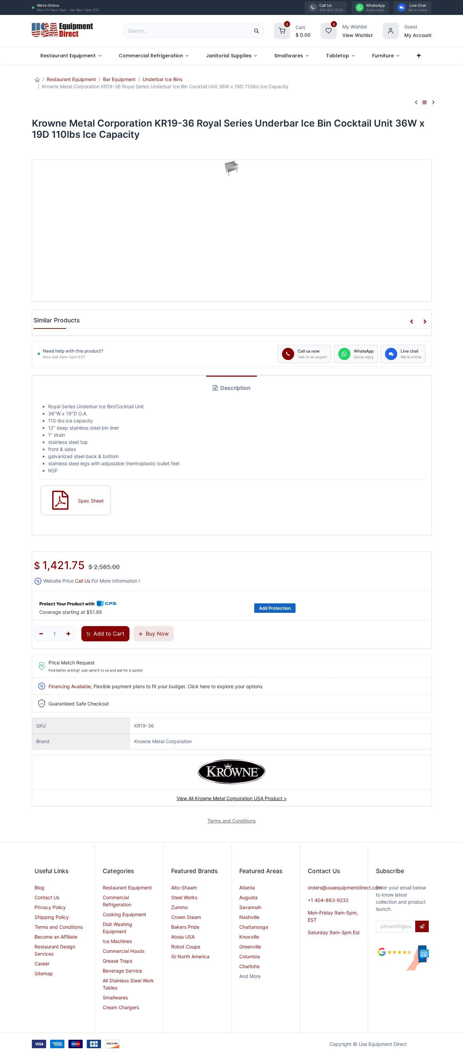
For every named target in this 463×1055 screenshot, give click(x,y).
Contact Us (47, 897)
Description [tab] (234, 387)
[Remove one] (41, 634)
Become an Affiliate (56, 937)
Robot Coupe (185, 946)
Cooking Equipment (124, 914)
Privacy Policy (50, 907)
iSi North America (190, 956)
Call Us (82, 581)
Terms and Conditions (59, 927)
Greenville (250, 946)
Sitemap (44, 973)
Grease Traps (117, 961)
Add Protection (275, 608)
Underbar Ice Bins (162, 79)
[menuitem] (71, 56)
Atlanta (247, 887)
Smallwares (115, 997)
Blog (39, 887)
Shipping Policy (52, 917)
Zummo (179, 907)
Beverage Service (122, 971)
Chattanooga (253, 927)
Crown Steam (186, 917)
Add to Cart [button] (108, 633)
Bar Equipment (119, 79)
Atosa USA (183, 937)
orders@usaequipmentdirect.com (345, 887)
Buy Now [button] (156, 633)
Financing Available (69, 686)
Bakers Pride (185, 927)
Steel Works (184, 897)
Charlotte (249, 966)
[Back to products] (425, 102)
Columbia (249, 956)
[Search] (256, 31)
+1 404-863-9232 (328, 900)
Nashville (249, 917)
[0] (282, 30)
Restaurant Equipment (71, 79)
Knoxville (249, 937)
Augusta (248, 897)
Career (42, 963)
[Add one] (68, 634)
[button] (411, 321)
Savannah (250, 907)
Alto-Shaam (184, 887)
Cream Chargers (121, 1007)
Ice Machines (117, 941)
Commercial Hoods (123, 951)
